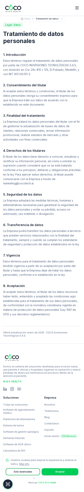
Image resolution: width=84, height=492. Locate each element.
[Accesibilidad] (8, 484)
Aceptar (60, 471)
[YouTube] (19, 389)
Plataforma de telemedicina (19, 419)
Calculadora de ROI (14, 450)
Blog (47, 417)
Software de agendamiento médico (19, 411)
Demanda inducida (14, 438)
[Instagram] (12, 389)
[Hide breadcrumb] (62, 18)
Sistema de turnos (13, 425)
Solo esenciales (23, 471)
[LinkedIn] (5, 389)
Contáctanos (51, 423)
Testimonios (51, 410)
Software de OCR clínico (17, 444)
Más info (24, 464)
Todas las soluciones (15, 404)
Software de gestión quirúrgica (21, 431)
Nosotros (49, 404)
